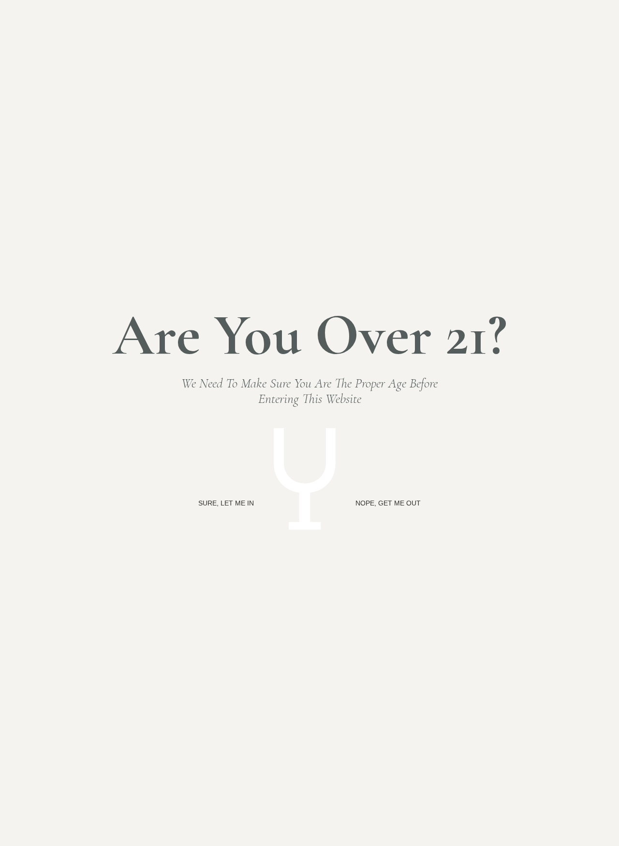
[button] (226, 503)
